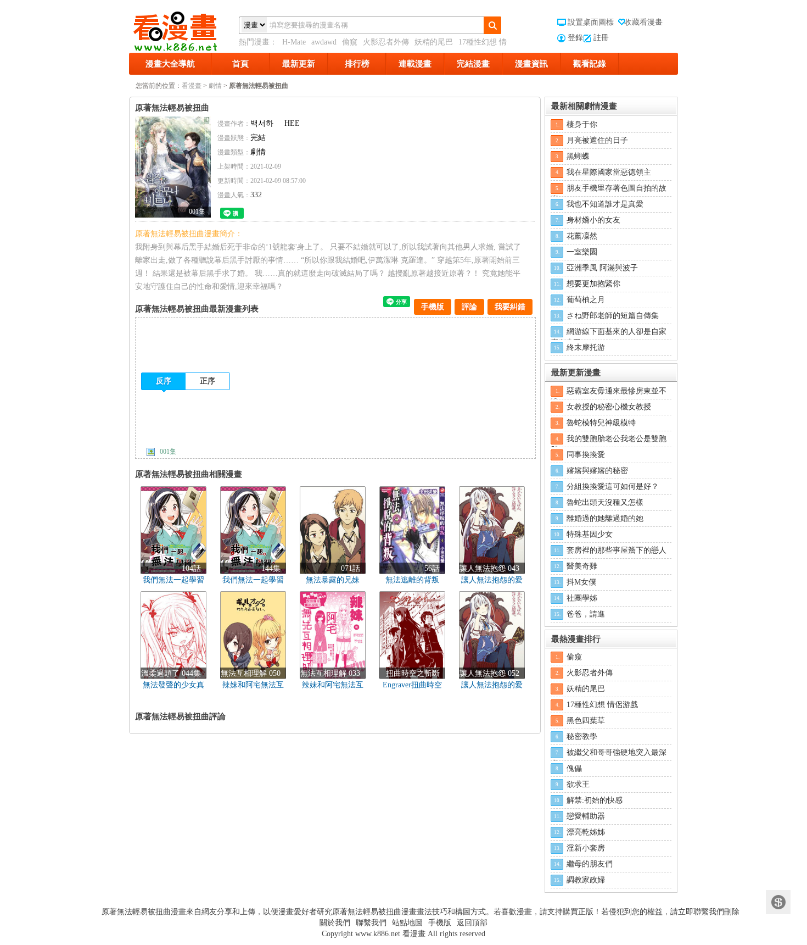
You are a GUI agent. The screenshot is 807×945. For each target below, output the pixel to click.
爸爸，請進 (586, 614)
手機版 (432, 307)
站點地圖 (407, 923)
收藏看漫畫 (643, 22)
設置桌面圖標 (591, 22)
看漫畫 (191, 86)
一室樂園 (582, 252)
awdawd (324, 42)
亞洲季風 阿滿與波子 (602, 268)
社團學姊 (582, 598)
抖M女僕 (581, 582)
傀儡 (574, 768)
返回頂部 (472, 923)
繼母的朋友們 (590, 864)
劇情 (215, 86)
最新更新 (298, 63)
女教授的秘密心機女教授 (609, 407)
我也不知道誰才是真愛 (605, 204)
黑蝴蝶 (578, 156)
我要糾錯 (510, 307)
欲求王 (578, 784)
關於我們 (335, 923)
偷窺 (349, 42)
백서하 (261, 123)
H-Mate (294, 42)
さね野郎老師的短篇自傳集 (613, 316)
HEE (292, 123)
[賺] (778, 902)
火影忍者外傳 (386, 42)
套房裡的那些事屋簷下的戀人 (616, 550)
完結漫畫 (473, 63)
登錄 (575, 38)
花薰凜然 (582, 236)
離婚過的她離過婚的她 (605, 518)
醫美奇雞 (582, 566)
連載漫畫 (415, 63)
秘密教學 (582, 736)
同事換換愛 (586, 455)
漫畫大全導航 (170, 63)
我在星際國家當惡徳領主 (609, 172)
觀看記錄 (589, 63)
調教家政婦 (586, 880)
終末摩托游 (586, 347)
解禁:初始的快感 (595, 800)
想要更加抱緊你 (593, 284)
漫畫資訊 (531, 63)
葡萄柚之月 (586, 300)
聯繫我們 (371, 923)
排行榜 (357, 63)
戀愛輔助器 (586, 816)
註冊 (601, 38)
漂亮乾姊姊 (586, 832)
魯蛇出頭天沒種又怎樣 (605, 502)
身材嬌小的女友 (593, 220)
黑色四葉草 (586, 720)
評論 (469, 307)
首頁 (240, 63)
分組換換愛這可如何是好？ (613, 486)
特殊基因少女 (590, 534)
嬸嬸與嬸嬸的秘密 (597, 470)
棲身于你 (582, 124)
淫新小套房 (586, 848)
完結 (258, 138)
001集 (168, 451)
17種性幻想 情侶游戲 (602, 705)
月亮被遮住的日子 (597, 140)
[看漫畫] (184, 29)
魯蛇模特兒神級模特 (601, 423)
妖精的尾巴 (433, 42)
